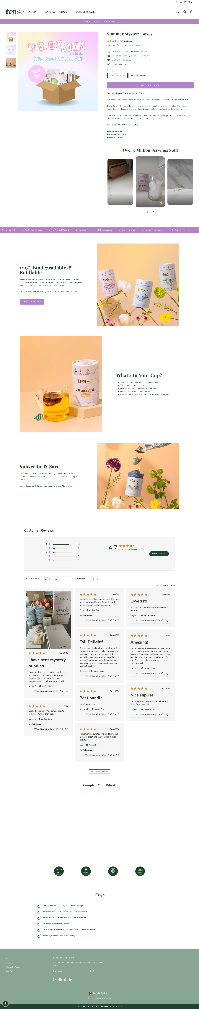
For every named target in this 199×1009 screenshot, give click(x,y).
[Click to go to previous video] (147, 212)
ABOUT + (64, 11)
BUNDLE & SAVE (85, 11)
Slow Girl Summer (138, 75)
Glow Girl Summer (117, 75)
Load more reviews (99, 771)
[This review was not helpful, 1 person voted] (65, 729)
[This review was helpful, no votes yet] (111, 620)
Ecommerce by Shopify (103, 998)
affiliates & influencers (13, 967)
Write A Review (159, 553)
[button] (5, 1003)
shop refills (31, 301)
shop (7, 959)
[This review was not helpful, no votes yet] (65, 691)
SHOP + (33, 11)
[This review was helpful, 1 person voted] (162, 620)
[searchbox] (33, 579)
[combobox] (61, 579)
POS (89, 998)
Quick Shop (27, 835)
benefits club (9, 963)
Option (111, 70)
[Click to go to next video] (153, 212)
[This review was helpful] (60, 691)
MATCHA (50, 11)
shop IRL (8, 971)
